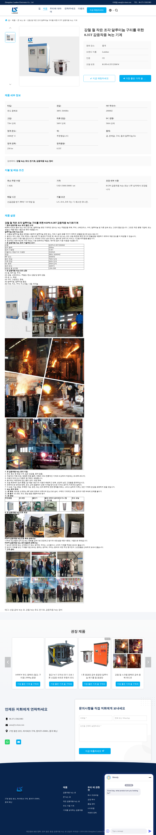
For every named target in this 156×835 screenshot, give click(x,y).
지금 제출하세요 (93, 751)
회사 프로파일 (93, 795)
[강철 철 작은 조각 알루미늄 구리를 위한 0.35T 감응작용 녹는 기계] (49, 56)
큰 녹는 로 (21, 20)
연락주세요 (69, 8)
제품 (45, 8)
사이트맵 (91, 808)
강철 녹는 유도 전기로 (35, 610)
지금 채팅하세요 (97, 10)
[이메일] (21, 744)
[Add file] (107, 831)
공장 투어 (91, 799)
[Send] (150, 831)
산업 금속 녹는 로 (17, 610)
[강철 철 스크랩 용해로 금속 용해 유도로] (127, 653)
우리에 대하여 (55, 10)
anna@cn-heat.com (16, 725)
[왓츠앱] (10, 744)
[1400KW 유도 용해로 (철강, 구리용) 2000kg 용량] (28, 653)
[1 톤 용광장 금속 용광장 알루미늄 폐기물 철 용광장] (94, 653)
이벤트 (81, 8)
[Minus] (149, 777)
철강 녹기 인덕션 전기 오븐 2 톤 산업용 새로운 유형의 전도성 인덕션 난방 (61, 678)
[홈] (14, 10)
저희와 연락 (92, 813)
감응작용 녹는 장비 (54, 610)
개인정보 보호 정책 (33, 831)
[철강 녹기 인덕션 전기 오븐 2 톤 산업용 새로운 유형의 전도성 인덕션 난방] (61, 653)
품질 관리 (91, 804)
